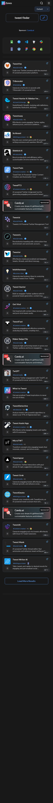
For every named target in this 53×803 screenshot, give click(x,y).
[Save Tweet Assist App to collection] (7, 432)
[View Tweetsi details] (7, 219)
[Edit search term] (43, 17)
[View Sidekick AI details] (7, 152)
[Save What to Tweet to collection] (7, 397)
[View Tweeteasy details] (7, 118)
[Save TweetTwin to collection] (7, 176)
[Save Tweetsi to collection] (7, 226)
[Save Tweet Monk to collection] (7, 551)
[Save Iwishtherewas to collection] (7, 278)
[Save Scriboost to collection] (7, 142)
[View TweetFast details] (7, 323)
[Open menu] (48, 3)
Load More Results (26, 581)
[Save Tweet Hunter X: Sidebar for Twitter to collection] (7, 107)
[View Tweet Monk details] (7, 544)
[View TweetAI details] (7, 526)
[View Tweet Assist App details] (7, 425)
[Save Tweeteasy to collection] (7, 124)
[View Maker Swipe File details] (7, 341)
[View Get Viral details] (7, 306)
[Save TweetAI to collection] (7, 533)
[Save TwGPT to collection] (7, 380)
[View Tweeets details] (7, 237)
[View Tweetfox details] (7, 65)
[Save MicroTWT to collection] (7, 449)
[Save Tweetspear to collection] (7, 466)
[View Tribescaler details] (7, 83)
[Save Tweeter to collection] (7, 261)
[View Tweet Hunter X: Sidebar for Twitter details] (7, 100)
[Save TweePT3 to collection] (7, 194)
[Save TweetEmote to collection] (7, 501)
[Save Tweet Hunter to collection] (7, 295)
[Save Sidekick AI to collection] (7, 159)
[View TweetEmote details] (7, 494)
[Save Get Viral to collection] (7, 313)
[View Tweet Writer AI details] (7, 561)
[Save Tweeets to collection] (7, 243)
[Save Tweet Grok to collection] (7, 484)
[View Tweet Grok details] (7, 477)
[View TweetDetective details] (7, 408)
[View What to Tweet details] (7, 390)
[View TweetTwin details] (7, 170)
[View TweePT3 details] (7, 187)
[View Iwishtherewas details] (7, 271)
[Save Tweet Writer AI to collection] (7, 568)
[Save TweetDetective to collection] (7, 414)
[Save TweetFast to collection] (7, 330)
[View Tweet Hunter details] (7, 289)
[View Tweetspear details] (7, 460)
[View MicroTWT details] (7, 442)
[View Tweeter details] (7, 254)
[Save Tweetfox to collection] (7, 72)
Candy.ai (30, 30)
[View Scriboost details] (7, 135)
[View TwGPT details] (7, 373)
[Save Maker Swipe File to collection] (7, 347)
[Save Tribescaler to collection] (7, 90)
